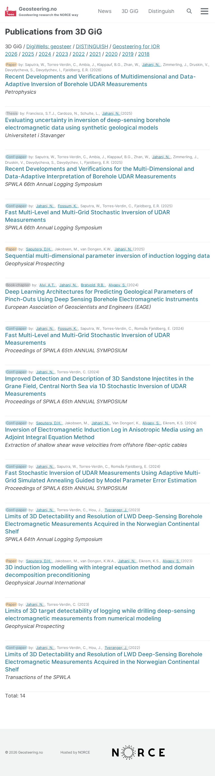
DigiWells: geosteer (48, 46)
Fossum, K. (68, 206)
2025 (28, 54)
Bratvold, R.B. (93, 285)
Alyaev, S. (118, 285)
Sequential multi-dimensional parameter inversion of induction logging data (107, 255)
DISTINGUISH (92, 46)
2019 (128, 54)
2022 (79, 54)
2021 (95, 54)
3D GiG (129, 11)
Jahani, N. (151, 64)
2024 (45, 54)
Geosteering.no (48, 11)
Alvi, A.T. (47, 285)
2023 (62, 54)
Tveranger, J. (116, 510)
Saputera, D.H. (39, 249)
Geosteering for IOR (136, 46)
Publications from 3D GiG (53, 31)
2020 (111, 54)
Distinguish (161, 11)
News (104, 11)
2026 (11, 54)
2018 (143, 54)
